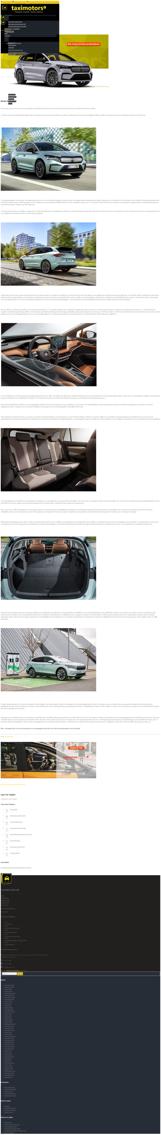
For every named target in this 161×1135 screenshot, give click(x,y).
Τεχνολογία (28, 867)
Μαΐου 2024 (7, 1005)
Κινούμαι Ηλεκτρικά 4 (10, 932)
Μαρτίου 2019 (8, 1069)
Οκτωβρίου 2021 (9, 1044)
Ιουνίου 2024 (8, 1003)
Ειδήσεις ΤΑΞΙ (11, 867)
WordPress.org (8, 1112)
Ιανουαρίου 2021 (9, 1057)
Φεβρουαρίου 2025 (9, 993)
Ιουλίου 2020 (8, 1059)
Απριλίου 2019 (8, 1067)
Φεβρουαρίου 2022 (9, 1036)
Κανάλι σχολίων (10, 1110)
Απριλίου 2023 (8, 1020)
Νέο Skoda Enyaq (9, 944)
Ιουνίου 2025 (8, 989)
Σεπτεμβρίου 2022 (9, 1030)
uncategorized (8, 1091)
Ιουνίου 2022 (8, 1032)
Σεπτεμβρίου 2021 (9, 1046)
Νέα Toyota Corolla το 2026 (12, 928)
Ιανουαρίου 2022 (9, 1038)
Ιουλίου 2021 (8, 1050)
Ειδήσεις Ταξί (4, 905)
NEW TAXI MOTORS (9, 1087)
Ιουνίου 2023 (8, 1016)
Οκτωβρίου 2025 (9, 987)
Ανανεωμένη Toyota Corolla (12, 936)
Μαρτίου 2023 (8, 1022)
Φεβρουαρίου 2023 (9, 1024)
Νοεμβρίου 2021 (9, 1042)
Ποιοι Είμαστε (5, 898)
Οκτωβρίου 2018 (9, 1073)
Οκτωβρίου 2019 (9, 1063)
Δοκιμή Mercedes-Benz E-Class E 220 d (15, 940)
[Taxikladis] (28, 14)
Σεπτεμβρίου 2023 (9, 1012)
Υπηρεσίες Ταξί (5, 900)
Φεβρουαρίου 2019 (9, 1071)
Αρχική (3, 895)
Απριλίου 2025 (8, 991)
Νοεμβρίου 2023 (9, 1009)
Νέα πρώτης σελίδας (10, 1096)
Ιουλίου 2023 (8, 1014)
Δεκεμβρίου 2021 (9, 1040)
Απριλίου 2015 (8, 1077)
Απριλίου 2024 (8, 1007)
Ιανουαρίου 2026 (9, 985)
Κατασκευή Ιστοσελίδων (13, 970)
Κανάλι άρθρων (10, 1108)
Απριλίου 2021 (8, 1054)
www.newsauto (9, 736)
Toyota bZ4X (8, 924)
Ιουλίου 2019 (8, 1065)
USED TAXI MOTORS (10, 1093)
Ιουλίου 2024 (8, 1001)
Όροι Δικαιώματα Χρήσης (8, 908)
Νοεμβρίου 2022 (9, 1028)
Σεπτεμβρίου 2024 (9, 997)
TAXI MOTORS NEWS (10, 1089)
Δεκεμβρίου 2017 (9, 1075)
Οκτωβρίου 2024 (9, 995)
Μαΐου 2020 (7, 1061)
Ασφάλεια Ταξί (5, 902)
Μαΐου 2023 (7, 1018)
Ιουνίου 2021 (8, 1052)
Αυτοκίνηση (4, 867)
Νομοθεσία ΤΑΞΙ (19, 867)
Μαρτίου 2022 (8, 1034)
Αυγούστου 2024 (9, 999)
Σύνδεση (6, 1106)
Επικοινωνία (4, 911)
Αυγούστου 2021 (9, 1048)
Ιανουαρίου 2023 (9, 1026)
